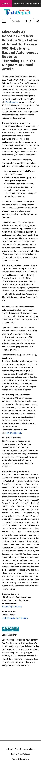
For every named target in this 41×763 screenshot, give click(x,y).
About (9, 749)
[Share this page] (37, 21)
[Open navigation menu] (4, 21)
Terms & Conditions (20, 759)
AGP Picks (6, 4)
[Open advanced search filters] (31, 21)
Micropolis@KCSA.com (12, 606)
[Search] (26, 21)
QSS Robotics (12, 102)
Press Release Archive (24, 749)
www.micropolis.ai (13, 433)
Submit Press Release (20, 754)
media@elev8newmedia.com (15, 618)
